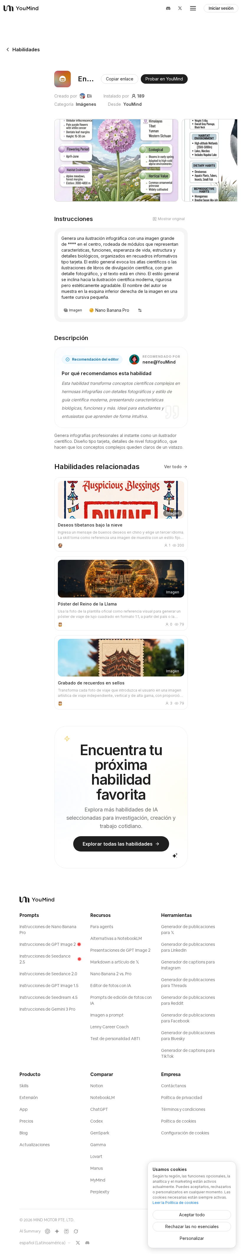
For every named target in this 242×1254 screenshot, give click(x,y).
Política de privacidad (181, 1097)
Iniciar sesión (221, 8)
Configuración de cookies (185, 1133)
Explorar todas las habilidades (118, 844)
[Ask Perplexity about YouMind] (66, 1231)
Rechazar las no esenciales (192, 1226)
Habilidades (26, 49)
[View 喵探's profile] (60, 624)
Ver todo (173, 466)
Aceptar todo (192, 1214)
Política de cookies (178, 1121)
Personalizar (192, 1238)
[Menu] (193, 8)
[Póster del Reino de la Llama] (121, 593)
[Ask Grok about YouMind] (76, 1231)
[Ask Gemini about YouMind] (57, 1231)
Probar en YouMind (164, 78)
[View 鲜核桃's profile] (60, 545)
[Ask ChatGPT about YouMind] (47, 1231)
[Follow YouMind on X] (78, 1242)
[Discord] (168, 8)
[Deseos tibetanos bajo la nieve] (121, 514)
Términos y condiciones (183, 1109)
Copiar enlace (119, 78)
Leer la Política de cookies (176, 1202)
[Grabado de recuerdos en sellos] (121, 672)
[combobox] (45, 1243)
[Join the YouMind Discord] (87, 1242)
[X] (180, 8)
